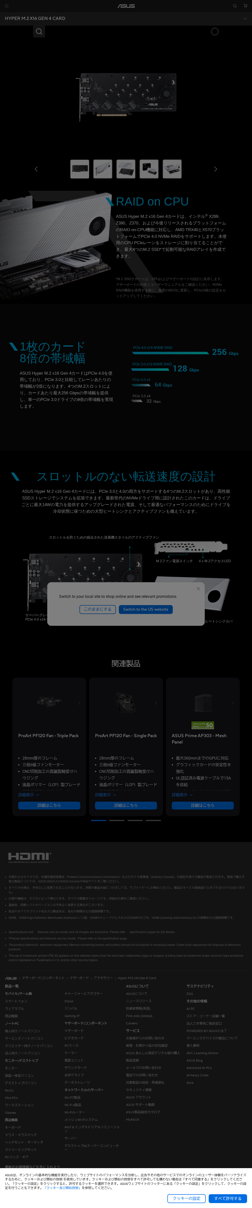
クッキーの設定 (186, 1198)
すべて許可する (228, 1198)
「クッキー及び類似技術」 (62, 1188)
